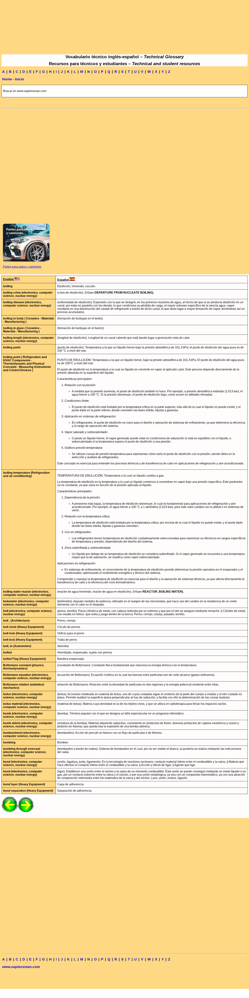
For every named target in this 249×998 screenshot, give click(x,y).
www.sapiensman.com (21, 967)
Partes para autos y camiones (22, 266)
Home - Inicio (13, 79)
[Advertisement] (124, 26)
